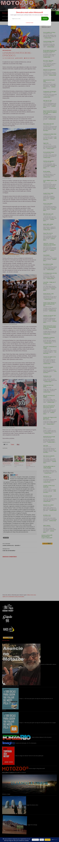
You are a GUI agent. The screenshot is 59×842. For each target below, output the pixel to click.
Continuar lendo (29, 22)
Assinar (45, 18)
